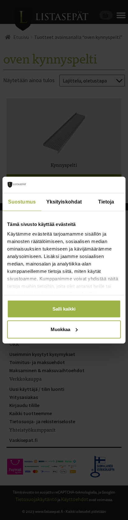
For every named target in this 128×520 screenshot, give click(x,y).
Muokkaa (60, 329)
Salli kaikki (64, 309)
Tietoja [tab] (106, 201)
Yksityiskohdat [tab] (64, 201)
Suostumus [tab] (22, 201)
